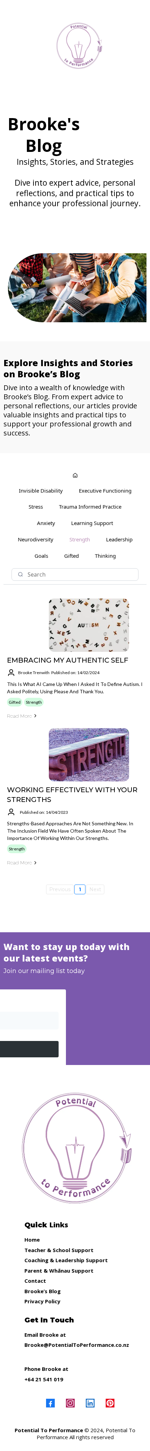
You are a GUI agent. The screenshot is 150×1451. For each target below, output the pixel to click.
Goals (41, 555)
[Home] (75, 475)
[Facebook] (50, 1403)
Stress (36, 506)
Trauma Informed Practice (90, 506)
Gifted (71, 555)
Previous (59, 889)
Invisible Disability (41, 490)
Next (95, 889)
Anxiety (46, 522)
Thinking (105, 555)
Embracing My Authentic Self (67, 660)
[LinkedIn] (90, 1403)
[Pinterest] (110, 1403)
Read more (19, 716)
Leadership (119, 539)
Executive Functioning (105, 490)
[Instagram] (70, 1403)
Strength (79, 539)
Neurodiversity (35, 539)
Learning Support (92, 522)
